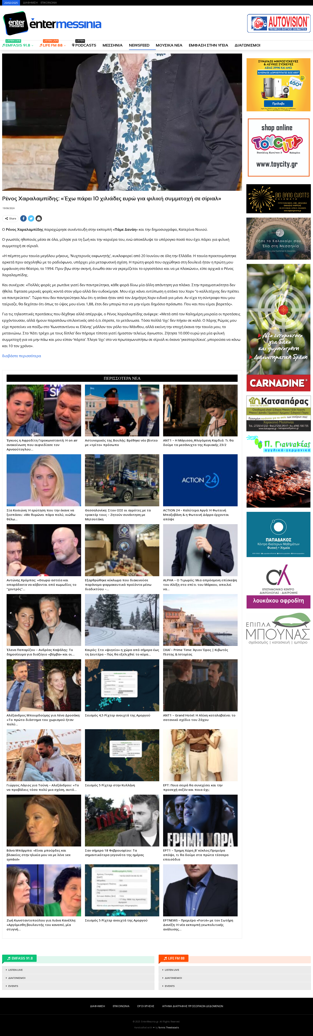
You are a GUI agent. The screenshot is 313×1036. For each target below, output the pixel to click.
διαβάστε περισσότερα (21, 355)
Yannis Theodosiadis (168, 1027)
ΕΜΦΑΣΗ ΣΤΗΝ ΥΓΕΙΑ (208, 45)
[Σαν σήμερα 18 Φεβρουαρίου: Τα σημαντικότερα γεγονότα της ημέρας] (122, 821)
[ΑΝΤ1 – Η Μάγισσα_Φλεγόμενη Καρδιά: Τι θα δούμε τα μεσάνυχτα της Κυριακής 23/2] (200, 411)
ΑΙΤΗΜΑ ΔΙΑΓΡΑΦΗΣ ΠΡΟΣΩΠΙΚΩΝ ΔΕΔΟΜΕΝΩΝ (192, 1006)
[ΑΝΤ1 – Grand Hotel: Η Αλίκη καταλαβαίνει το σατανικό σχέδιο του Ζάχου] (200, 685)
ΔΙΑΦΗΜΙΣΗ (30, 2)
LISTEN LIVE (15, 969)
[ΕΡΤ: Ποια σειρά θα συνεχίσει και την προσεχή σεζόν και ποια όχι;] (200, 755)
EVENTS (13, 986)
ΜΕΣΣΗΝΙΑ (113, 45)
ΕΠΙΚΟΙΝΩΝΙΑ (49, 2)
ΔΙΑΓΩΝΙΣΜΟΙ (247, 45)
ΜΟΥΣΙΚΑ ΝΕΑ (169, 45)
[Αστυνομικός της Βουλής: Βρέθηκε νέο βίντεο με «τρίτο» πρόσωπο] (122, 411)
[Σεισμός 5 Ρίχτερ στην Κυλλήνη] (122, 755)
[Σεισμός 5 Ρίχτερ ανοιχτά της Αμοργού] (122, 890)
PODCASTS (85, 43)
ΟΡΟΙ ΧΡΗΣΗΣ (145, 1006)
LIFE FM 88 (53, 43)
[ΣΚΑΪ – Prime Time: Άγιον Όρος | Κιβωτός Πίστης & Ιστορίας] (200, 620)
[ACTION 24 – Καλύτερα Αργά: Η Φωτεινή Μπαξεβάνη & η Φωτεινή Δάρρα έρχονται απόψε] (200, 480)
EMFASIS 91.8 (18, 43)
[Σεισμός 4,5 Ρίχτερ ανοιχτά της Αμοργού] (122, 685)
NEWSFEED (139, 45)
